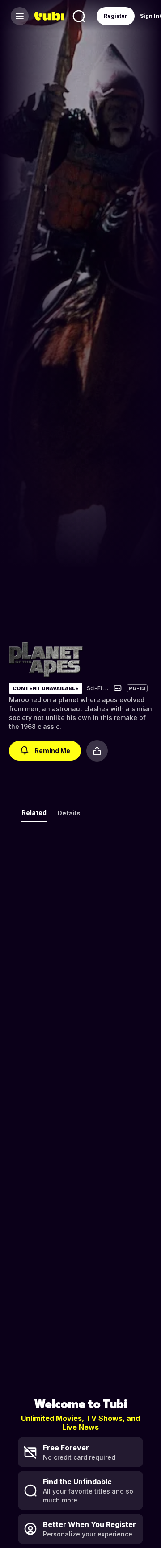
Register (115, 15)
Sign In (149, 15)
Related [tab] (34, 812)
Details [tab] (68, 813)
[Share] (97, 751)
